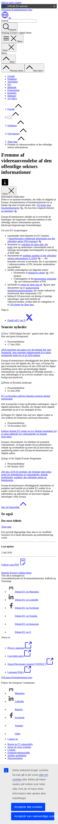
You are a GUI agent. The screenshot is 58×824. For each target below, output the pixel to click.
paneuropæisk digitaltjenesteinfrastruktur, (23, 289)
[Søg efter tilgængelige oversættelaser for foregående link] (21, 208)
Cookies (11, 750)
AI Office (12, 98)
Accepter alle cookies (28, 806)
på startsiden (7, 211)
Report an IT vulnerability (20, 744)
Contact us (12, 739)
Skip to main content (11, 2)
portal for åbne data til (32, 284)
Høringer (11, 95)
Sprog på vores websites (19, 747)
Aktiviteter (12, 81)
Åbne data (12, 141)
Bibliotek (11, 87)
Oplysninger (13, 133)
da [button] (10, 17)
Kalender (11, 93)
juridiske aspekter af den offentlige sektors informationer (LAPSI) (31, 257)
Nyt (9, 84)
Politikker (12, 79)
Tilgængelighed (15, 758)
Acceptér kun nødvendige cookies (34, 816)
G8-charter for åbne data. (22, 304)
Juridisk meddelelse (16, 755)
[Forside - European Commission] (16, 9)
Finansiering (13, 90)
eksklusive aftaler (36, 272)
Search (4, 20)
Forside (11, 76)
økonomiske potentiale (45, 278)
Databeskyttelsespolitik (18, 752)
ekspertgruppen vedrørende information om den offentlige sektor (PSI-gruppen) (31, 240)
